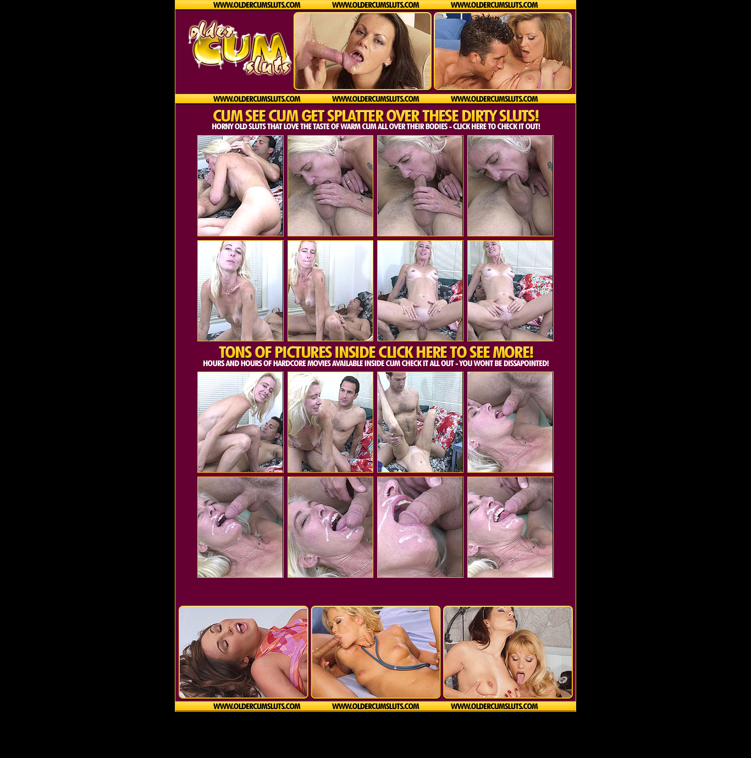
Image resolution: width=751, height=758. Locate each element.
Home (376, 744)
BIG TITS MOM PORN (375, 735)
